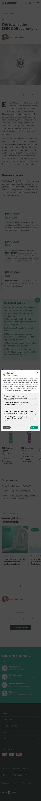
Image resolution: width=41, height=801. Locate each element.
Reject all (7, 427)
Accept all (34, 427)
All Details (7, 406)
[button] (32, 399)
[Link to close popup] (37, 373)
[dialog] (20, 400)
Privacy (15, 375)
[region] (20, 409)
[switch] (33, 398)
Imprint (9, 375)
